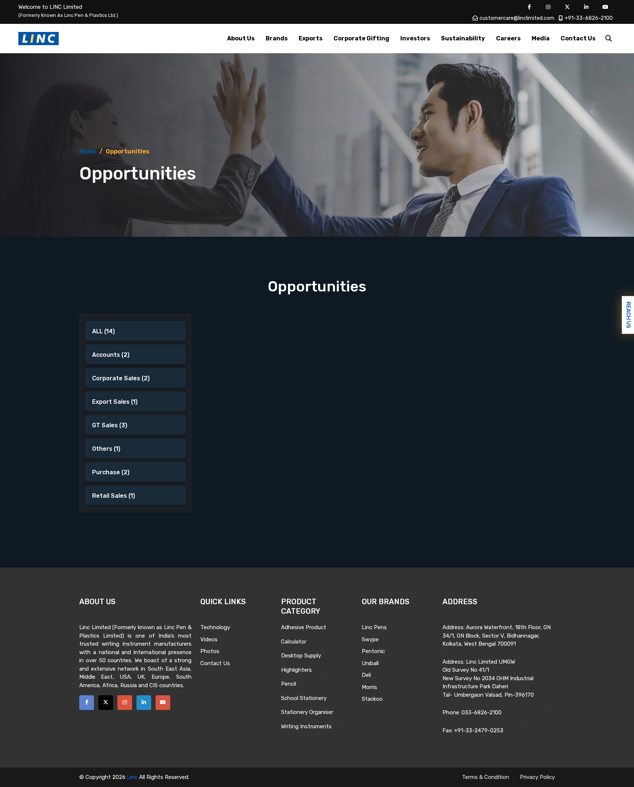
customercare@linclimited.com (517, 18)
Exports (311, 38)
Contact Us (578, 38)
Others (106, 448)
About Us (241, 38)
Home (87, 151)
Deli (366, 675)
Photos (209, 651)
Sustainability (463, 38)
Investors (415, 38)
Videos (209, 639)
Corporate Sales (121, 378)
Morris (369, 687)
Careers (508, 38)
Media (541, 38)
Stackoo (372, 699)
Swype (370, 639)
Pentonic (373, 651)
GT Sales (109, 425)
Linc (132, 777)
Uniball (370, 663)
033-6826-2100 (482, 712)
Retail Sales (113, 495)
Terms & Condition (485, 777)
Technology (215, 627)
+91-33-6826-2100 (589, 18)
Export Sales (115, 401)
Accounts (111, 354)
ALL (103, 331)
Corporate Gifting (361, 38)
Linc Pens (374, 627)
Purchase (111, 472)
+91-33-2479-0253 (478, 730)
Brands (277, 38)
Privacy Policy (537, 777)
